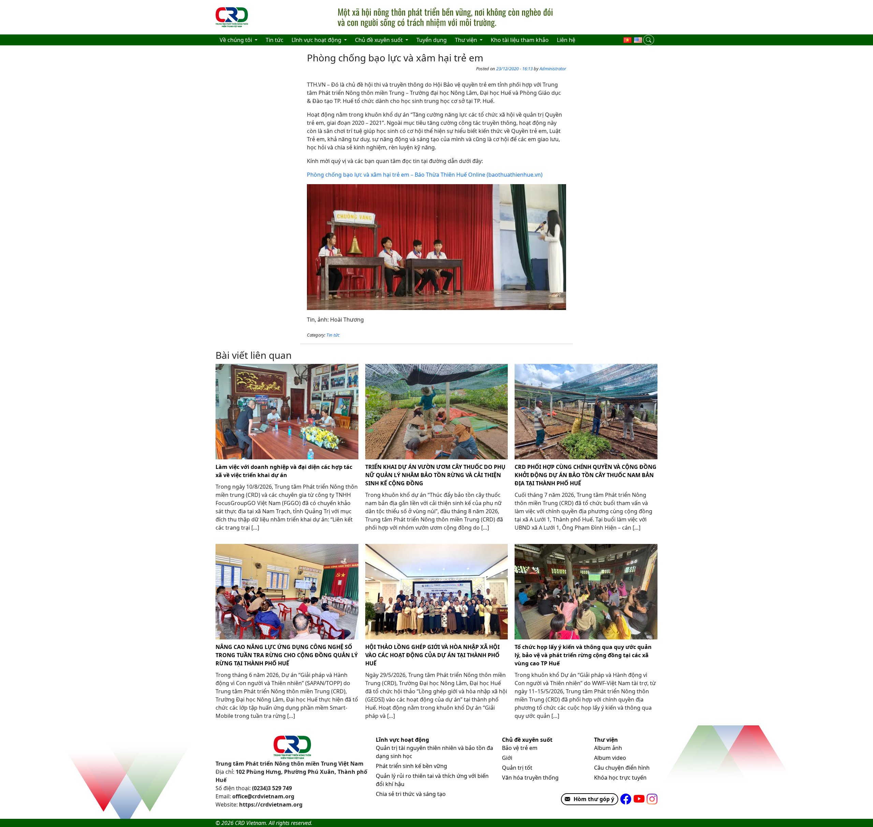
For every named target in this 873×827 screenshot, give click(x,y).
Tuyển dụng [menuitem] (431, 40)
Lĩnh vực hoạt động (402, 739)
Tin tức (333, 335)
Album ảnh (608, 748)
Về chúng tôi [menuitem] (236, 40)
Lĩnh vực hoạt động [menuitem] (317, 40)
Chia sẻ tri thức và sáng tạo (411, 794)
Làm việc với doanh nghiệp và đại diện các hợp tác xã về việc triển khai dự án (284, 471)
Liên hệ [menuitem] (566, 40)
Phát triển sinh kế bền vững (411, 766)
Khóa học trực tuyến (620, 777)
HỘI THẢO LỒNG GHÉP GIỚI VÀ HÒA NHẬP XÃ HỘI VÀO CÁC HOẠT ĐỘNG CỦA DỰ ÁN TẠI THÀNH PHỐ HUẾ (432, 655)
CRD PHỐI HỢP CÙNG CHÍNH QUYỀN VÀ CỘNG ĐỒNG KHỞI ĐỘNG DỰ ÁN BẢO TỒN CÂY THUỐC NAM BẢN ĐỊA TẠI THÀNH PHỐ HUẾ (585, 475)
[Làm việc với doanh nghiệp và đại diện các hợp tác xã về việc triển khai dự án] (287, 411)
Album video (610, 758)
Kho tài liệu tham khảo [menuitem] (520, 40)
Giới (507, 758)
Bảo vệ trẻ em (519, 748)
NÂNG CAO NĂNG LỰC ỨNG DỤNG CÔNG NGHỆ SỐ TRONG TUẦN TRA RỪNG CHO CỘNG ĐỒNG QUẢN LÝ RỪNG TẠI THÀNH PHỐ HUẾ (287, 655)
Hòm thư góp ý (594, 799)
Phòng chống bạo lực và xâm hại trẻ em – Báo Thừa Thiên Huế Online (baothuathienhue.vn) (425, 174)
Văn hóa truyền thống (530, 777)
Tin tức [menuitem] (274, 40)
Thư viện (606, 739)
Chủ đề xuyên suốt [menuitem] (379, 40)
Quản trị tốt (517, 767)
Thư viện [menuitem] (466, 40)
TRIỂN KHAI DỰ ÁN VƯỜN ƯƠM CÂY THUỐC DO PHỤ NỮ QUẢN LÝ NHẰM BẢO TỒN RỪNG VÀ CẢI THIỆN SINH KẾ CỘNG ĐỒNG (435, 475)
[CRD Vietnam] (233, 17)
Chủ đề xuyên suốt (527, 739)
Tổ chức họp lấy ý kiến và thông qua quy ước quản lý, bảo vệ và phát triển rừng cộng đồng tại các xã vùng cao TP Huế (583, 655)
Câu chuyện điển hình (622, 767)
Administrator (552, 68)
